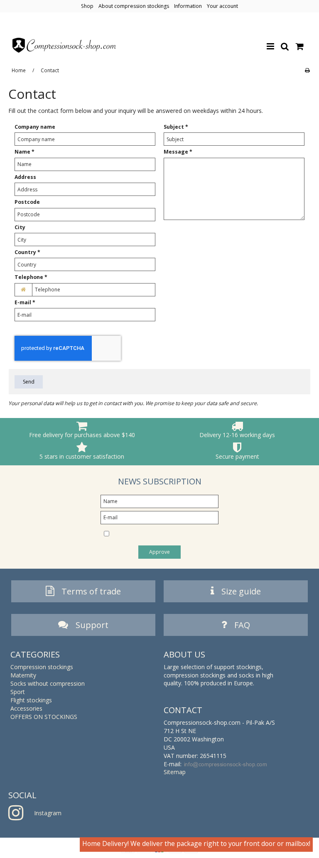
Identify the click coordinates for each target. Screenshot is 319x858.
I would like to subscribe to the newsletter (155, 534)
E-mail (25, 302)
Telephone (31, 277)
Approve (159, 551)
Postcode (27, 202)
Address (25, 177)
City (20, 227)
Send (28, 381)
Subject (176, 127)
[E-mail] (159, 517)
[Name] (159, 501)
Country (27, 252)
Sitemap (175, 772)
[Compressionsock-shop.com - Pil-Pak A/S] (64, 46)
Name (24, 152)
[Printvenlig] (307, 70)
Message (178, 152)
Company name (35, 127)
